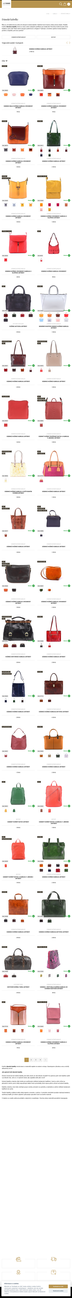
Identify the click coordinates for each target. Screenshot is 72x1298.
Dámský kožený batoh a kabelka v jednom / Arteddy (18, 877)
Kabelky (55, 13)
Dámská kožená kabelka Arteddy (53, 161)
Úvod (47, 13)
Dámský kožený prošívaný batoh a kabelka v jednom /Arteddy (54, 437)
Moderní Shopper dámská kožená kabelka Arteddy (53, 327)
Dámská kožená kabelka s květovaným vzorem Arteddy (18, 492)
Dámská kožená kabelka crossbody (53, 271)
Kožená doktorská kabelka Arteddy (18, 657)
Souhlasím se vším (58, 1286)
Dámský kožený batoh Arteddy (18, 822)
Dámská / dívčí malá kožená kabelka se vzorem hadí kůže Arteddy (53, 987)
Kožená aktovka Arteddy (18, 326)
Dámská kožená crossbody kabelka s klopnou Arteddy (54, 217)
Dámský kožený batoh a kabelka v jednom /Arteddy (54, 822)
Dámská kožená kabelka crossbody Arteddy (53, 106)
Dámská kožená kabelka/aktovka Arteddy (54, 712)
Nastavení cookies (58, 1291)
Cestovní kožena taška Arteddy (18, 987)
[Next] (45, 1060)
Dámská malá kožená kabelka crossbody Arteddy (18, 106)
